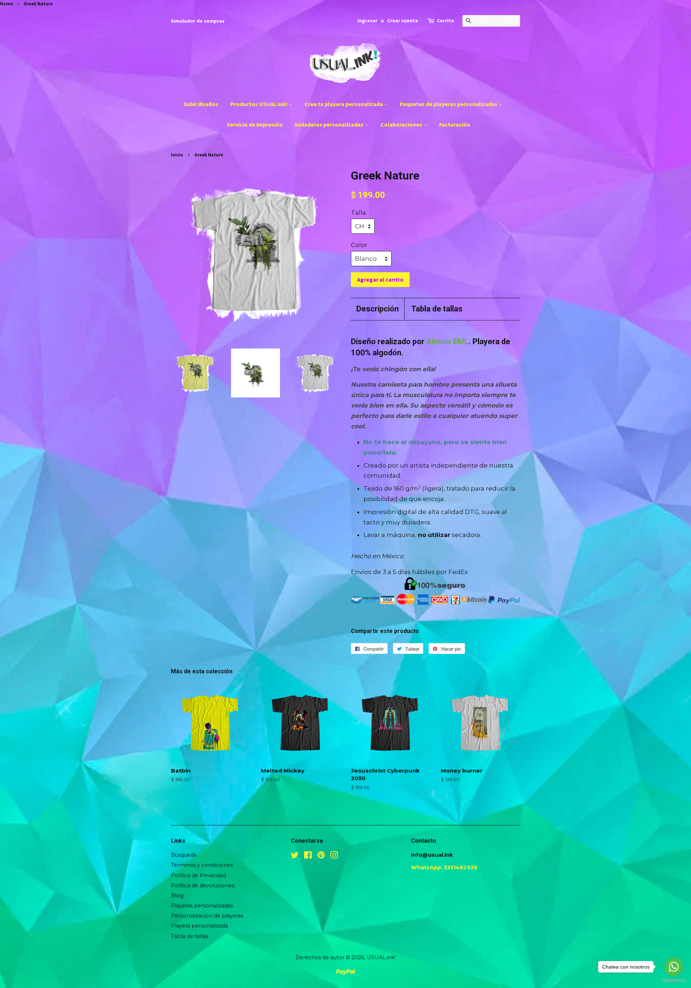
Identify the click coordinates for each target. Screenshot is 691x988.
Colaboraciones (401, 124)
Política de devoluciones (202, 885)
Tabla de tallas (436, 308)
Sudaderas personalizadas (329, 124)
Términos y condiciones (202, 865)
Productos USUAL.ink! (259, 104)
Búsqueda (184, 855)
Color (359, 245)
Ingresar (367, 20)
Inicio (177, 155)
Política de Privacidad (198, 875)
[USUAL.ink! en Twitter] (295, 856)
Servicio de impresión (255, 124)
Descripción (377, 308)
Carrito (445, 20)
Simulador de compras (198, 21)
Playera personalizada (199, 926)
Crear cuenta (402, 20)
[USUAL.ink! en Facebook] (308, 856)
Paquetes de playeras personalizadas (449, 104)
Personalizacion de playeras (207, 915)
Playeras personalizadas (202, 905)
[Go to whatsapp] (674, 967)
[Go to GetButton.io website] (673, 980)
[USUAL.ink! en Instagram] (334, 856)
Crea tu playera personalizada (344, 104)
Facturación (454, 124)
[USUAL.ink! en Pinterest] (321, 856)
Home (6, 3)
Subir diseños (201, 104)
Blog (177, 895)
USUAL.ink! (381, 957)
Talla (358, 212)
